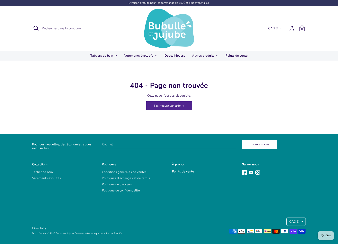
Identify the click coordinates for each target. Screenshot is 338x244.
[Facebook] (244, 172)
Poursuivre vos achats (169, 106)
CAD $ (273, 28)
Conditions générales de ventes (124, 172)
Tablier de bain (42, 172)
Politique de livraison (117, 184)
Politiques (109, 164)
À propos (178, 164)
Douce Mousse (175, 56)
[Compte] (292, 27)
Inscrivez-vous (259, 144)
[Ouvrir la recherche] (36, 28)
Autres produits (203, 56)
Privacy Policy (39, 228)
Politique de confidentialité (121, 190)
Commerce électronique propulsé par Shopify (98, 233)
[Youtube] (251, 172)
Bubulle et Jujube (65, 233)
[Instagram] (257, 172)
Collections (40, 164)
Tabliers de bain (102, 56)
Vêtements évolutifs (139, 56)
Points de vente (237, 56)
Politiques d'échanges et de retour (126, 178)
